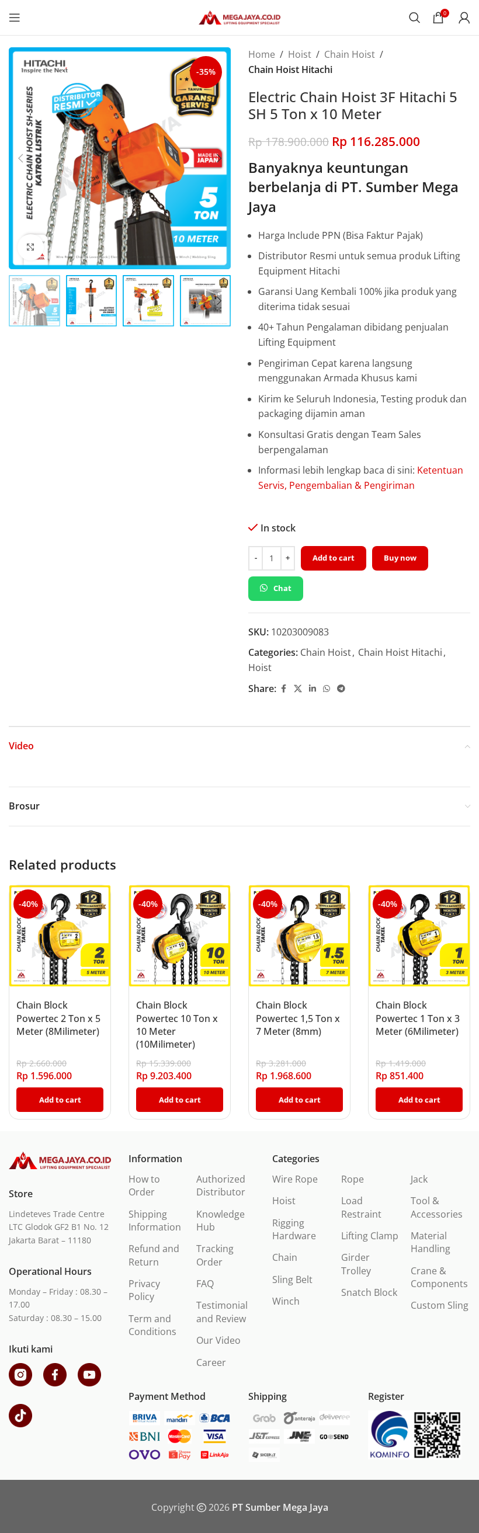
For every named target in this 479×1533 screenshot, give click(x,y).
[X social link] (298, 689)
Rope (352, 1179)
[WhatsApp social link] (327, 689)
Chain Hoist (349, 54)
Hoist (299, 54)
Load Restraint (361, 1207)
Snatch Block (369, 1292)
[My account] (464, 17)
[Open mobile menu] (14, 17)
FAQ (205, 1283)
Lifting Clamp (369, 1235)
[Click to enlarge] (31, 247)
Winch (286, 1301)
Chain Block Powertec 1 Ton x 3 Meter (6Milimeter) (418, 1018)
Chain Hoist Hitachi (290, 69)
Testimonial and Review (222, 1312)
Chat (282, 588)
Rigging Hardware (294, 1229)
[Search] (414, 17)
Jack (419, 1179)
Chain (284, 1257)
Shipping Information (155, 1220)
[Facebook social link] (283, 689)
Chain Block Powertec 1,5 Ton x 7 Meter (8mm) (298, 1018)
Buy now (400, 557)
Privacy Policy (144, 1290)
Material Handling (430, 1242)
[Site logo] (239, 16)
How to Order (144, 1185)
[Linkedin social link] (313, 689)
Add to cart (334, 557)
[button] (20, 158)
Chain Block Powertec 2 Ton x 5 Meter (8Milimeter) (58, 1018)
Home (261, 54)
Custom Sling (439, 1305)
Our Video (218, 1340)
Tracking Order (215, 1255)
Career (211, 1362)
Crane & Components (439, 1277)
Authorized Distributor (220, 1185)
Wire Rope (295, 1179)
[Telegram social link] (341, 689)
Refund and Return (154, 1255)
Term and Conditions (152, 1325)
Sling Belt (292, 1279)
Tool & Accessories (437, 1207)
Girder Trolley (356, 1264)
